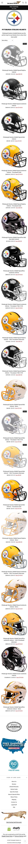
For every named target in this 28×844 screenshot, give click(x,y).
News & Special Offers (14, 794)
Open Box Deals (14, 792)
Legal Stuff (14, 804)
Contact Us (14, 802)
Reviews (14, 784)
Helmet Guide (14, 789)
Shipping (14, 799)
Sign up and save (14, 777)
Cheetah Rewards (14, 786)
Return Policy (14, 797)
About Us (14, 781)
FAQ (14, 807)
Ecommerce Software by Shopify (14, 842)
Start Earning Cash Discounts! (14, 822)
